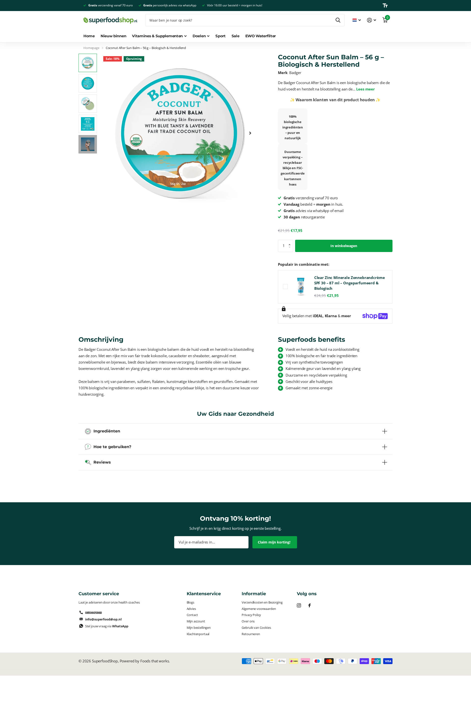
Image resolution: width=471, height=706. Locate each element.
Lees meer (365, 89)
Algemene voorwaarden (259, 608)
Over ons (248, 621)
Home (89, 36)
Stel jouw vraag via (106, 626)
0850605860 (93, 612)
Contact (192, 615)
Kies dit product (285, 286)
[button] (250, 133)
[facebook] (309, 605)
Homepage (91, 48)
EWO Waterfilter (260, 36)
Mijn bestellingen (199, 627)
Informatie (254, 593)
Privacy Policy (251, 615)
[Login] (371, 20)
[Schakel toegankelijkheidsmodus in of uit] (385, 5)
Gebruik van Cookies (256, 627)
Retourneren (251, 634)
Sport (220, 36)
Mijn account (196, 621)
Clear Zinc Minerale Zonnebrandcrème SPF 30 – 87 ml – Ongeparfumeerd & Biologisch (349, 283)
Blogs (190, 602)
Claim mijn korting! (274, 542)
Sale (235, 36)
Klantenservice (204, 593)
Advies (191, 608)
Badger (295, 72)
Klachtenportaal (198, 634)
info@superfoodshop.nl (103, 619)
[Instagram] (299, 605)
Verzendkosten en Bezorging (262, 602)
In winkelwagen (343, 245)
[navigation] (87, 63)
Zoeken (338, 20)
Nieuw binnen (113, 36)
